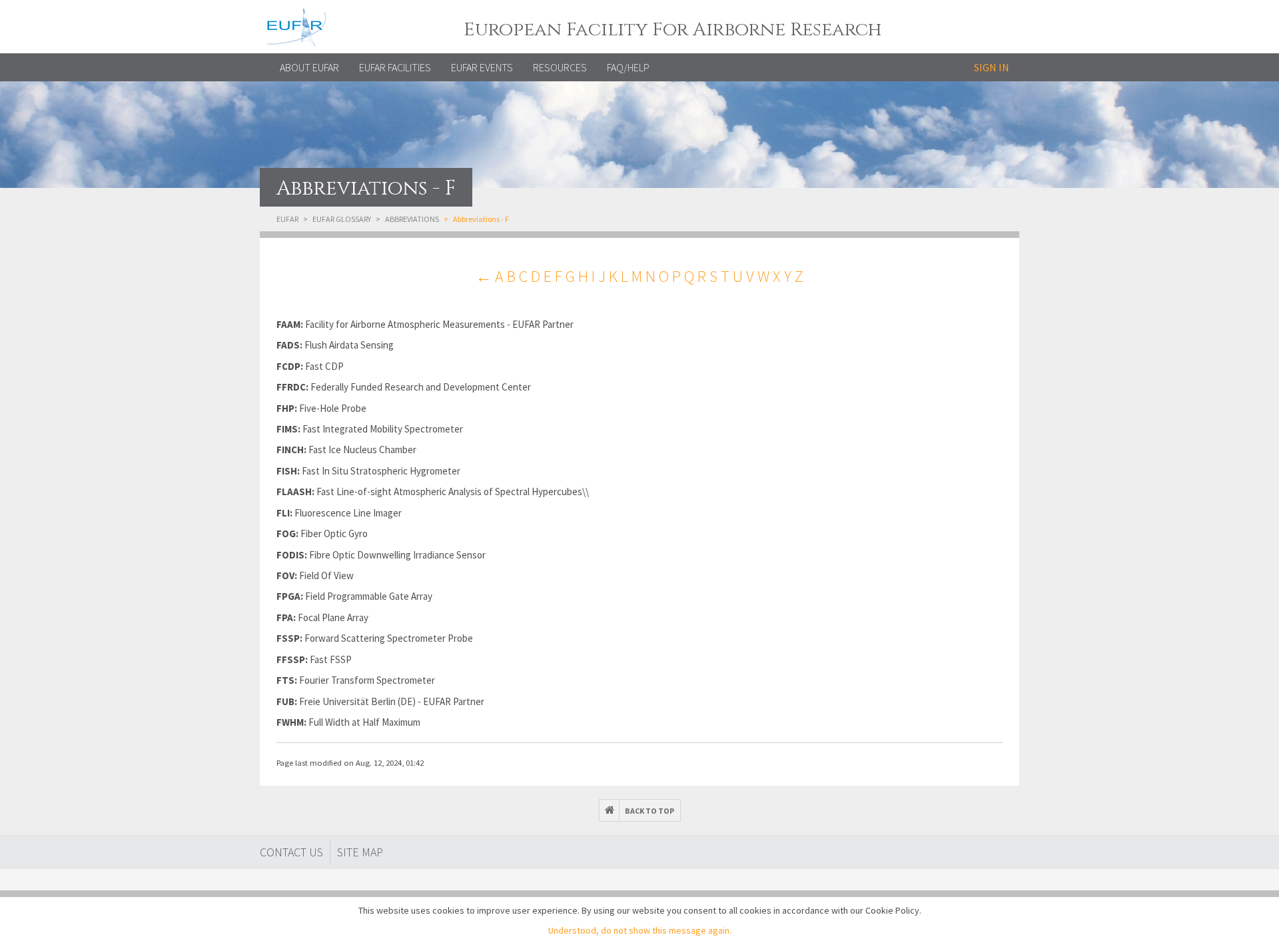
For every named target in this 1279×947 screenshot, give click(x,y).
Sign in (991, 67)
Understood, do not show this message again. (639, 930)
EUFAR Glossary (341, 219)
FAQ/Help (628, 67)
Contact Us (291, 852)
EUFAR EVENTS (482, 67)
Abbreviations (412, 219)
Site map (360, 852)
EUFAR (287, 219)
